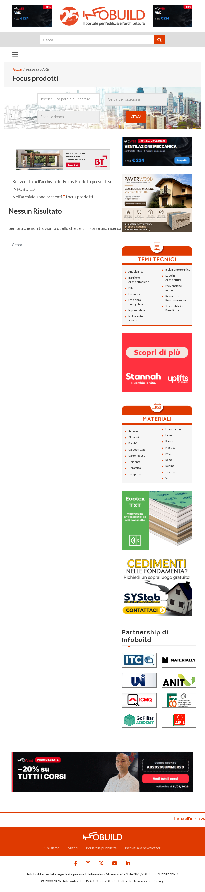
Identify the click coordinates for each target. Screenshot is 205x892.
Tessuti (170, 472)
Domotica (134, 294)
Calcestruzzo (137, 449)
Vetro (169, 478)
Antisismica (136, 271)
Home (17, 69)
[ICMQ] (139, 699)
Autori (73, 848)
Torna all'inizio (187, 818)
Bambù (133, 443)
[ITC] (139, 659)
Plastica (171, 447)
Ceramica (134, 467)
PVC (168, 453)
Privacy (158, 881)
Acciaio (133, 431)
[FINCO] (179, 699)
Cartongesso (136, 455)
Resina (170, 465)
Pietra (169, 441)
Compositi (134, 474)
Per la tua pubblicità (101, 848)
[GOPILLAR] (139, 719)
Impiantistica (136, 310)
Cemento (134, 461)
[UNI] (139, 679)
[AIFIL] (179, 719)
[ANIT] (179, 679)
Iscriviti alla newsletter (142, 848)
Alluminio (134, 437)
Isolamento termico (178, 269)
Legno (170, 435)
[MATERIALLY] (179, 659)
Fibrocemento (175, 429)
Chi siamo (52, 848)
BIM (131, 287)
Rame (169, 459)
